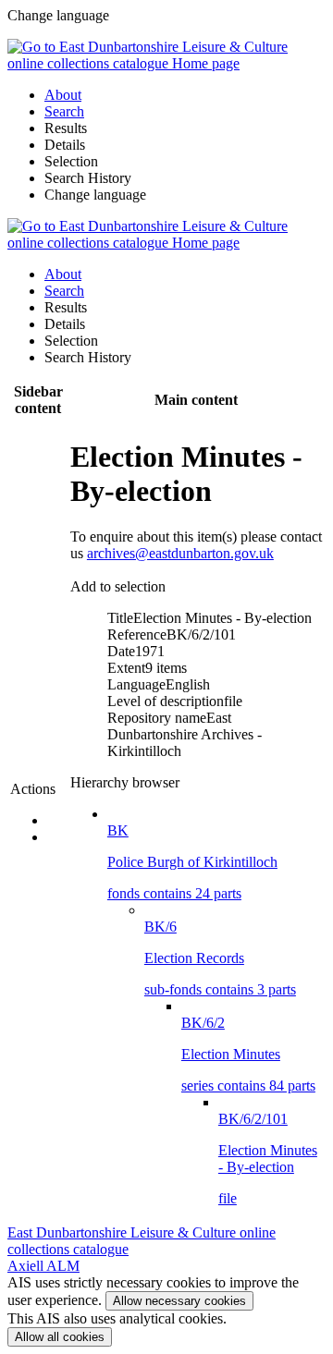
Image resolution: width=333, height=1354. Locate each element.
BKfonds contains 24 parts (192, 862)
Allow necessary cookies (179, 1301)
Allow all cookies (60, 1337)
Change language (95, 194)
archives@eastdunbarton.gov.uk (180, 553)
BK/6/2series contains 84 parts (248, 1054)
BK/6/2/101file (267, 1158)
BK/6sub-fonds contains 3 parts (220, 958)
